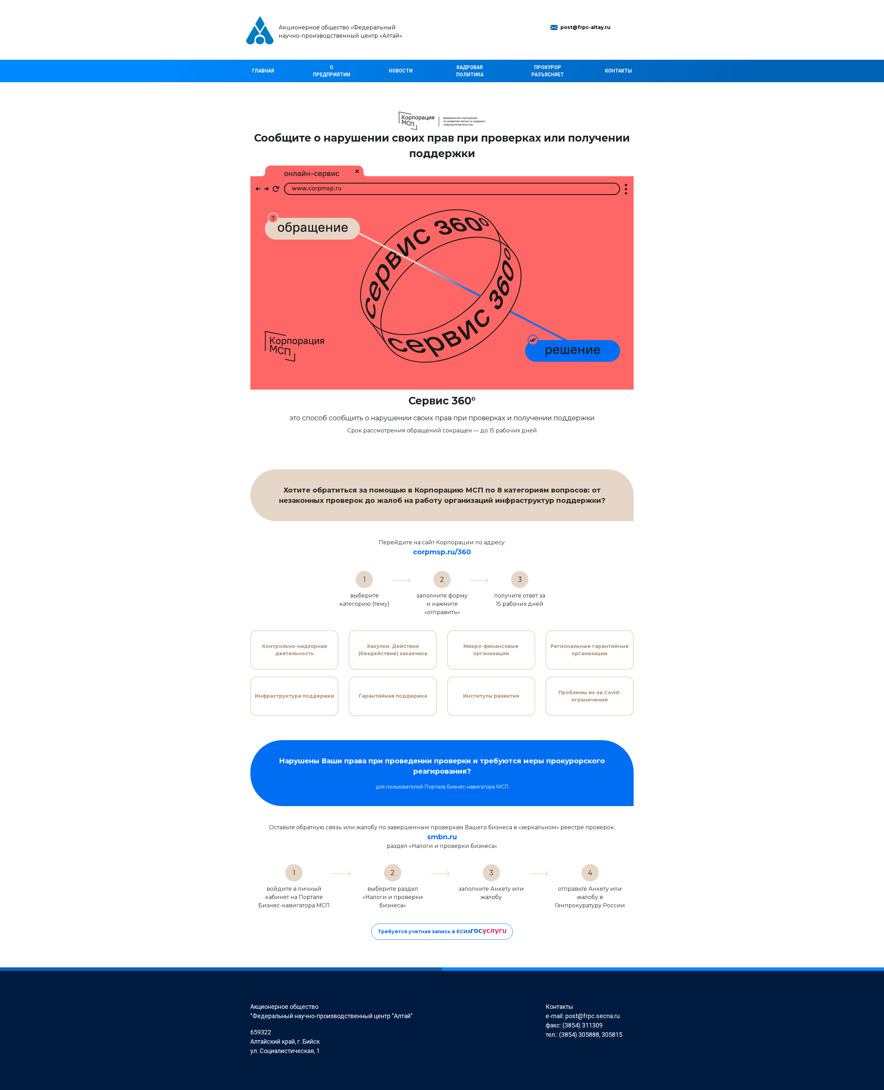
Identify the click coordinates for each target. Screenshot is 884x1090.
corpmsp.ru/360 (442, 552)
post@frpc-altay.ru (585, 27)
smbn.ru (442, 837)
